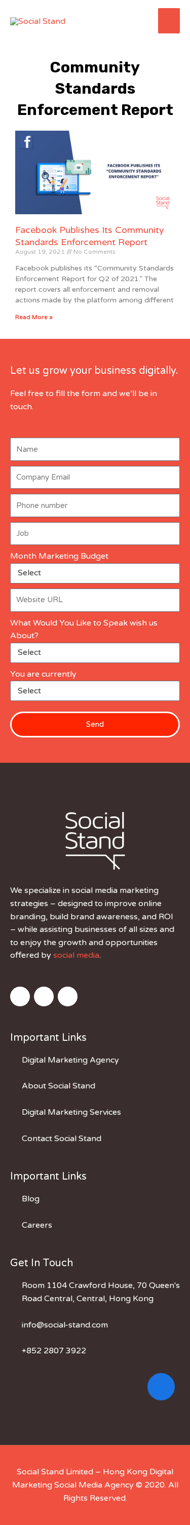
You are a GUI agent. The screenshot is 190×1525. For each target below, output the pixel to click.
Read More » (34, 317)
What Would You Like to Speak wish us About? (84, 629)
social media (76, 955)
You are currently (43, 674)
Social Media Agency (94, 1485)
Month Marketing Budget (59, 556)
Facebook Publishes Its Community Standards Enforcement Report (89, 235)
